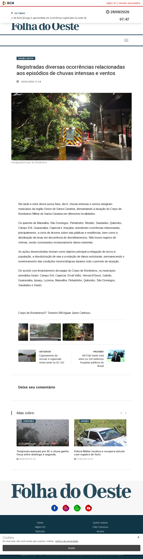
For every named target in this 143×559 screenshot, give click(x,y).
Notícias (40, 531)
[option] (55, 18)
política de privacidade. (67, 541)
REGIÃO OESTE (25, 58)
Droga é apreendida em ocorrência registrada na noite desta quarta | (55, 18)
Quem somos (100, 522)
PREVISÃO (29, 421)
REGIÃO (85, 421)
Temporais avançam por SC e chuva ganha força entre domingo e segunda (43, 452)
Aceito (71, 548)
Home (40, 522)
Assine (100, 531)
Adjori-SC (40, 527)
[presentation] (121, 413)
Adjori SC (111, 3)
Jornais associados (129, 3)
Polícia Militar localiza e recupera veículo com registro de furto (99, 452)
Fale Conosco (100, 527)
